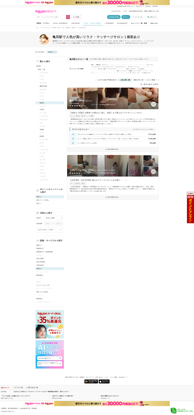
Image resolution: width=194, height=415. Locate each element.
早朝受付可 (40, 248)
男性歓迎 (39, 298)
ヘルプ (125, 11)
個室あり (74, 27)
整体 (92, 64)
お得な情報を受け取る (136, 11)
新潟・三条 (61, 27)
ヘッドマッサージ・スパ (133, 73)
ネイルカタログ (122, 23)
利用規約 (82, 377)
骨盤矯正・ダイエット (102, 64)
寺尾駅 (42, 129)
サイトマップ (90, 377)
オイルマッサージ (121, 66)
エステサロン (75, 23)
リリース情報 (113, 377)
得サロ (38, 203)
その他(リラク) (146, 73)
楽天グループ (140, 6)
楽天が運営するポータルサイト (110, 396)
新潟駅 (42, 136)
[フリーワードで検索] (68, 17)
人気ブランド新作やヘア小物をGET (62, 396)
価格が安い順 (138, 80)
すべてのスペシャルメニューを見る (143, 129)
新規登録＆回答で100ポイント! (125, 6)
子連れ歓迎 (40, 265)
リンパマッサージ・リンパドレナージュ (102, 66)
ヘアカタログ (109, 23)
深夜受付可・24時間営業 (44, 252)
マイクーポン (139, 17)
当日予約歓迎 (40, 262)
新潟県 (54, 27)
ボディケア (150, 64)
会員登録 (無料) (114, 17)
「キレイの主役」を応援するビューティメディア (15, 396)
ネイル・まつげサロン (60, 23)
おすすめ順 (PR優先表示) (107, 80)
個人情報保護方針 (13, 408)
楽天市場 (155, 6)
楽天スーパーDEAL (42, 200)
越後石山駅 (43, 86)
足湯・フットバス (122, 71)
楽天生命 (148, 6)
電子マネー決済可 (42, 292)
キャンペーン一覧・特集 (139, 23)
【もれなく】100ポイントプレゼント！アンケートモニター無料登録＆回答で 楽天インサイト (41, 391)
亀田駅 (68, 27)
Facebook (122, 377)
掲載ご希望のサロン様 (151, 11)
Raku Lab (154, 23)
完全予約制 (40, 258)
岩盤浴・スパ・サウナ (135, 71)
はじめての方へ (116, 11)
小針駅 (42, 109)
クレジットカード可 (43, 285)
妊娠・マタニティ (131, 68)
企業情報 (3, 408)
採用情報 (34, 408)
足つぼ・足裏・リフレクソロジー (107, 68)
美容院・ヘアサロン (43, 23)
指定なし (39, 245)
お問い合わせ (99, 377)
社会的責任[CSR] (25, 408)
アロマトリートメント (134, 66)
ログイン (126, 17)
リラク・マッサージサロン (92, 23)
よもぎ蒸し (141, 68)
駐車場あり (40, 275)
